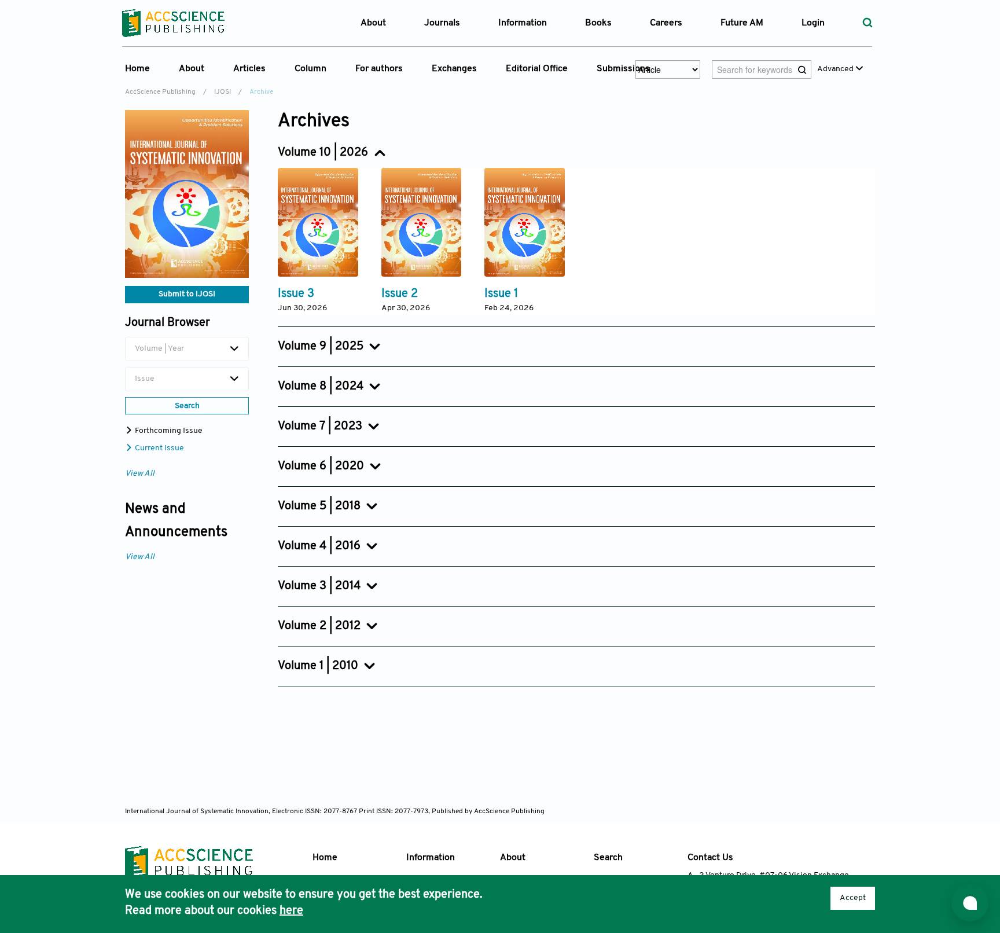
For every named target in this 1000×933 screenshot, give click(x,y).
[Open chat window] (969, 902)
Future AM (741, 23)
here (291, 911)
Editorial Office (537, 69)
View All (140, 473)
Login (813, 23)
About (512, 857)
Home (137, 69)
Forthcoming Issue (168, 431)
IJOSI (222, 92)
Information (430, 857)
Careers (666, 23)
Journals (442, 23)
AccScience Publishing (160, 92)
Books (598, 23)
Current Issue (158, 448)
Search (608, 857)
